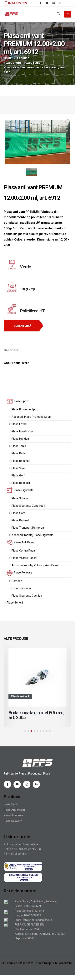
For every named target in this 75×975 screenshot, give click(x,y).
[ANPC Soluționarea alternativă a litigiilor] (23, 866)
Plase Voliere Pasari (24, 558)
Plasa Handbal (20, 438)
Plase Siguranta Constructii (29, 505)
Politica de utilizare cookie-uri (22, 849)
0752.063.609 (32, 906)
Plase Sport (11, 804)
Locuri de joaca (21, 588)
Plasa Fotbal (19, 424)
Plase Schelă (15, 602)
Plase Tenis (19, 446)
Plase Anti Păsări (14, 810)
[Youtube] (47, 3)
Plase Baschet (21, 461)
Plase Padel (19, 453)
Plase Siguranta (13, 815)
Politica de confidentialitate (21, 844)
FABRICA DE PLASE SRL (29, 924)
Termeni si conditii (15, 853)
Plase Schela (20, 498)
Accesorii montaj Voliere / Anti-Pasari (35, 565)
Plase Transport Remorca (28, 527)
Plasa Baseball (21, 483)
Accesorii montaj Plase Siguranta (32, 535)
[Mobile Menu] (67, 14)
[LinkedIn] (60, 3)
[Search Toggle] (58, 14)
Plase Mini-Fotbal (22, 431)
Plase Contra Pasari (24, 550)
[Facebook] (40, 3)
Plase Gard (18, 513)
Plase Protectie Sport (25, 409)
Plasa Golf (18, 475)
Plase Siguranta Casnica (27, 595)
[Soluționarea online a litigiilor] (23, 877)
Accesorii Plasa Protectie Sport (31, 416)
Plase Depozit (20, 520)
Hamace (17, 581)
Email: (19, 920)
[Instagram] (53, 3)
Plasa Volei (18, 468)
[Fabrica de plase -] (11, 14)
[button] (25, 731)
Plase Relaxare (13, 821)
